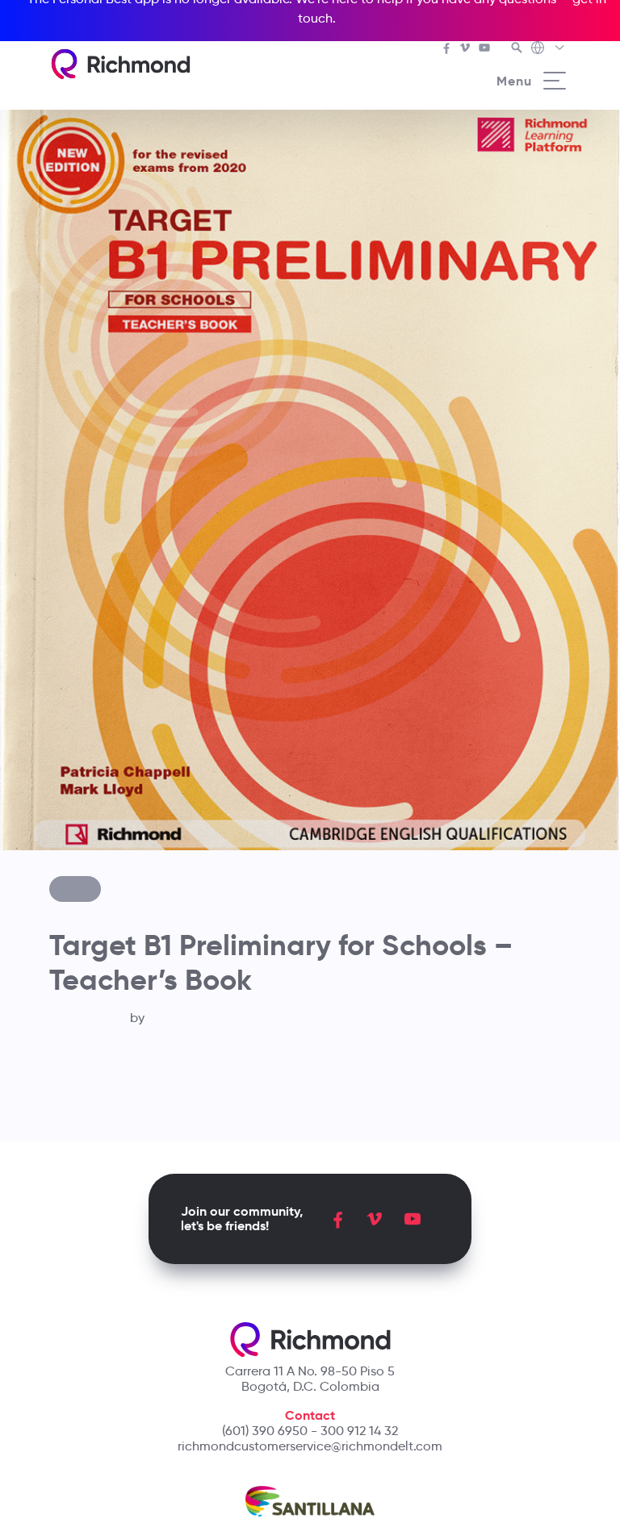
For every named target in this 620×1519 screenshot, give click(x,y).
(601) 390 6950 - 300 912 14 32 (310, 1430)
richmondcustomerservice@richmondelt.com (310, 1446)
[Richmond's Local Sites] (548, 49)
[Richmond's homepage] (120, 64)
